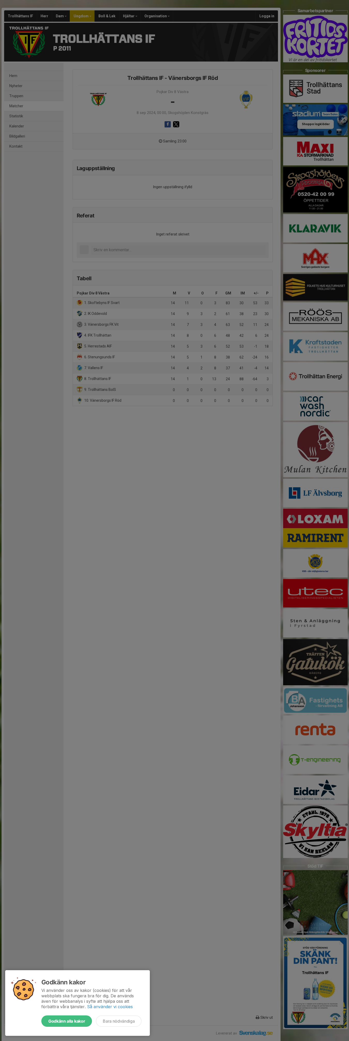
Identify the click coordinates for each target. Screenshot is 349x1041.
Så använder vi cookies (110, 1006)
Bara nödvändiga (119, 1021)
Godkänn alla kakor (66, 1021)
